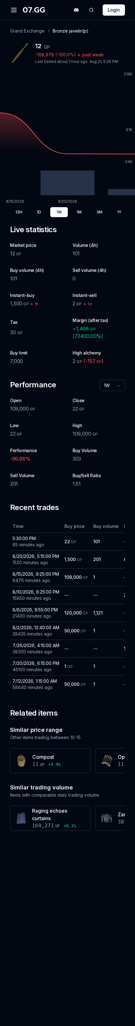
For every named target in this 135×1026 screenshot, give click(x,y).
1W (59, 212)
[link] (71, 31)
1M (79, 212)
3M (99, 212)
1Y (119, 212)
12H (18, 212)
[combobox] (112, 385)
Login (114, 10)
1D (39, 212)
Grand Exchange (27, 30)
